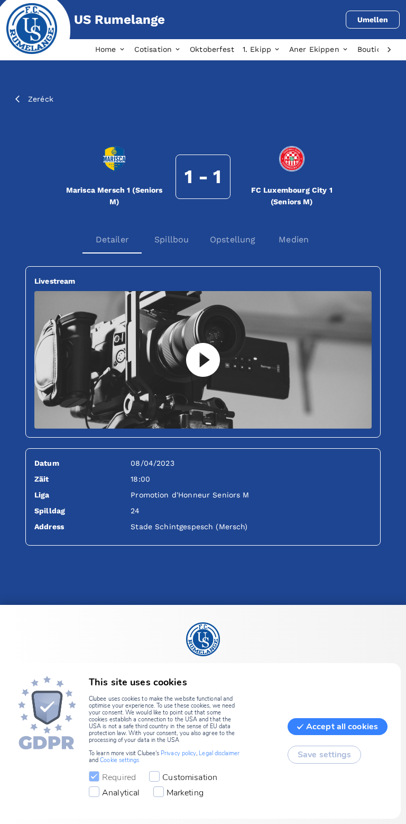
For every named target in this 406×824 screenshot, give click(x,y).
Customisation (189, 777)
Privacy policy (178, 753)
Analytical (121, 792)
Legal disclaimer (219, 753)
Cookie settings (119, 760)
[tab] (114, 49)
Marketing (185, 792)
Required (119, 777)
